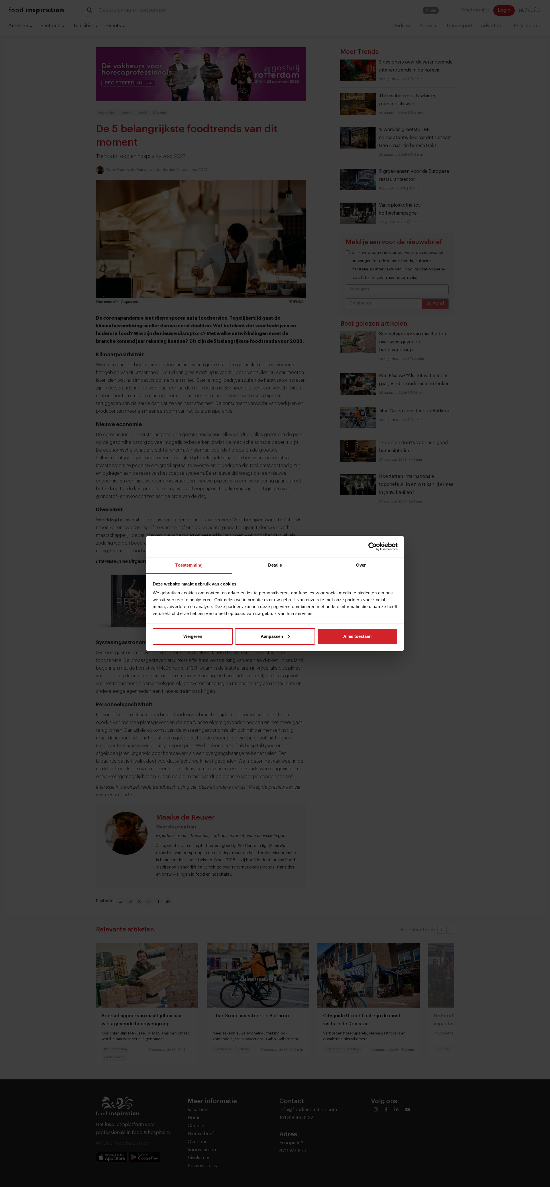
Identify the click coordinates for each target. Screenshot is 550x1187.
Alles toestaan (357, 636)
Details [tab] (275, 565)
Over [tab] (361, 565)
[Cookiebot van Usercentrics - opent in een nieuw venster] (372, 546)
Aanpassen (272, 636)
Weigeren (192, 636)
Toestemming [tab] (189, 565)
